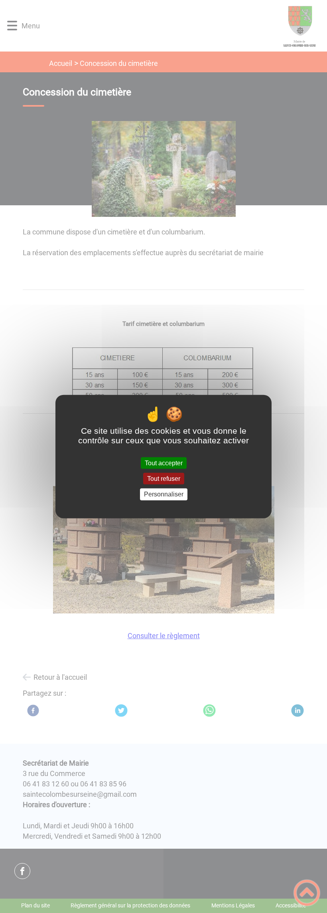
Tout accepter (164, 463)
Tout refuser (163, 478)
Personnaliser (163, 494)
